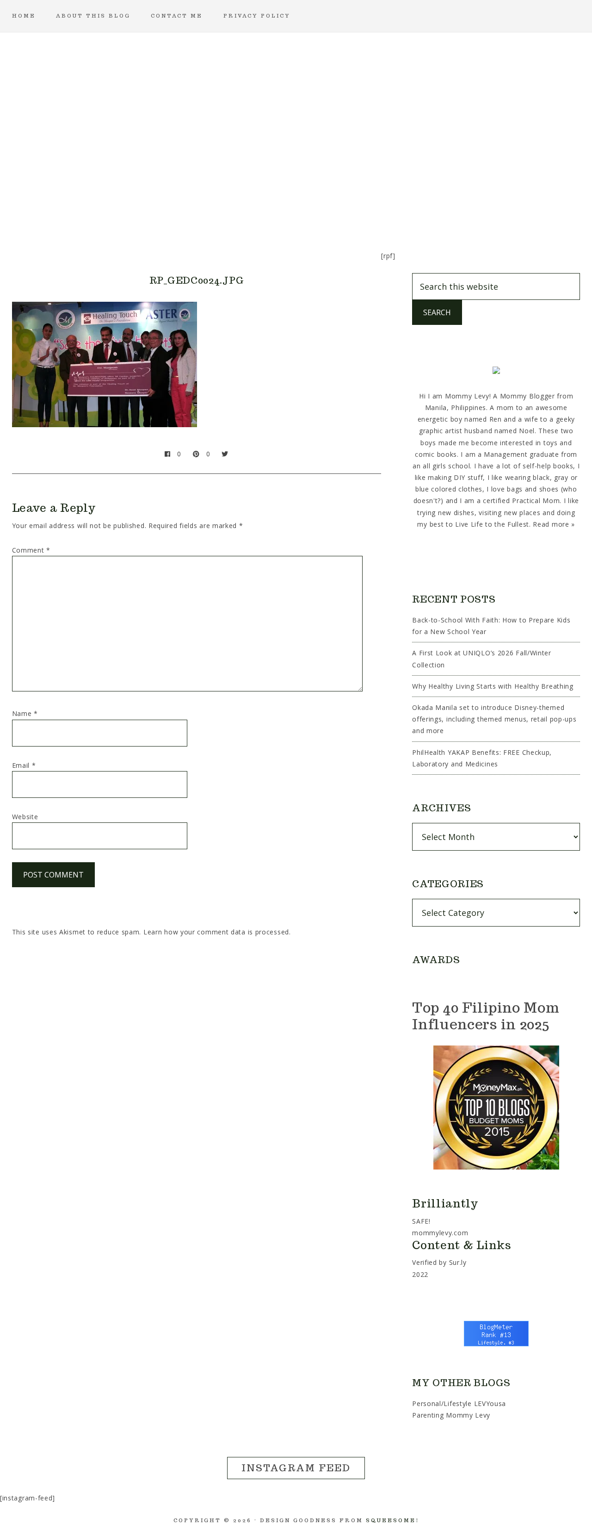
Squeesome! (392, 1520)
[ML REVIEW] (340, 206)
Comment (31, 550)
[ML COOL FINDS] (163, 206)
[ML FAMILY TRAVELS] (251, 206)
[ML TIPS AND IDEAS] (429, 206)
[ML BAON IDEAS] (118, 206)
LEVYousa (490, 1403)
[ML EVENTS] (207, 206)
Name (25, 713)
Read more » (554, 524)
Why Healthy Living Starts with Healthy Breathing (493, 686)
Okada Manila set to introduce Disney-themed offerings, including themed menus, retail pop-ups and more (494, 719)
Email (24, 765)
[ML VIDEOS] (473, 206)
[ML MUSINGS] (296, 206)
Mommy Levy (296, 106)
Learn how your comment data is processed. (217, 931)
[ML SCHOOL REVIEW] (385, 206)
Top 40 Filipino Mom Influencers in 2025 (485, 1015)
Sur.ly (458, 1262)
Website (25, 816)
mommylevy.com (440, 1232)
